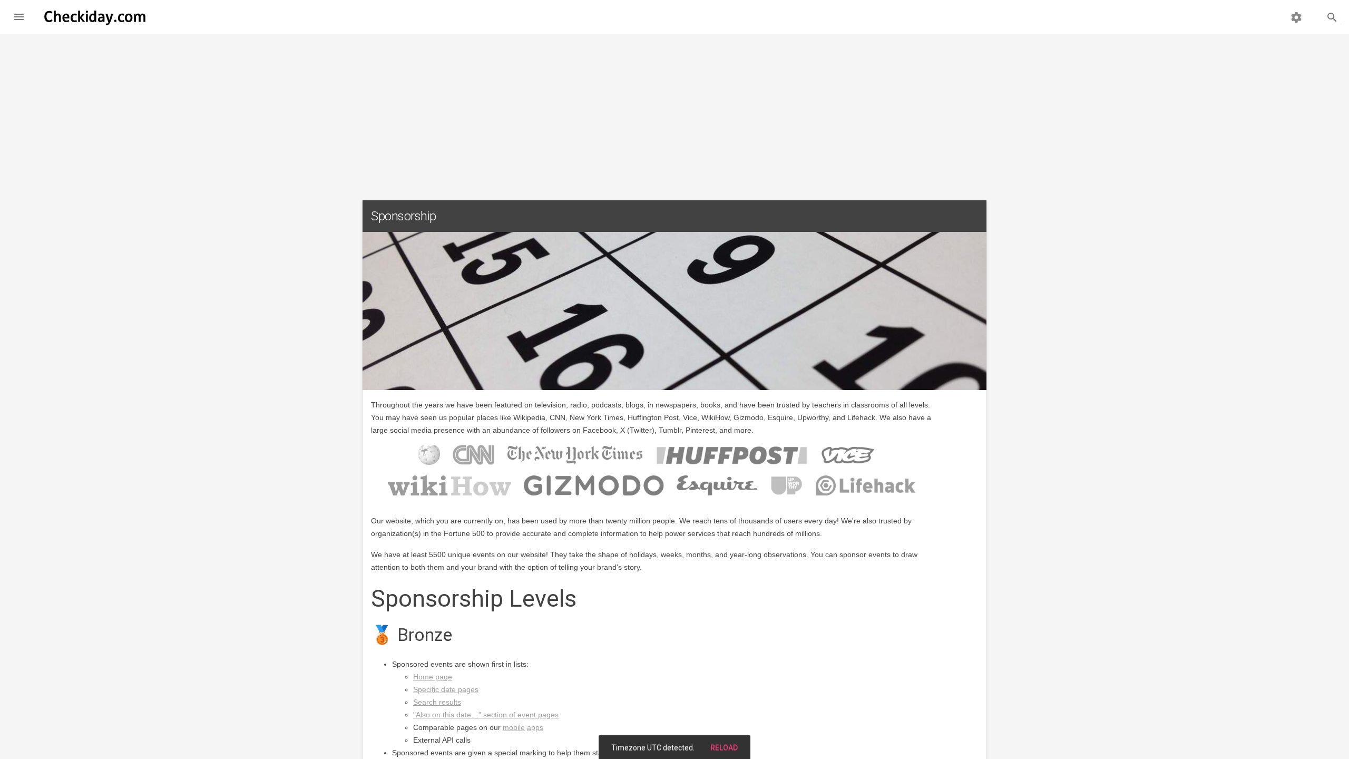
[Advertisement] (674, 113)
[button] (19, 17)
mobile (514, 727)
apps (535, 727)
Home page (432, 677)
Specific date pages (445, 689)
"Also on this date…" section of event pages (486, 715)
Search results (437, 702)
